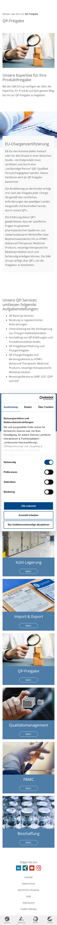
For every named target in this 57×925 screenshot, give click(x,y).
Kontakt (29, 877)
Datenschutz (28, 883)
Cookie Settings (28, 908)
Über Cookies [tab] (45, 407)
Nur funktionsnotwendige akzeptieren (28, 524)
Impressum (28, 902)
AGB (28, 896)
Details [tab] (28, 407)
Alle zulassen (28, 506)
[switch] (48, 472)
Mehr (28, 571)
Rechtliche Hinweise (28, 889)
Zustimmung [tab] (11, 407)
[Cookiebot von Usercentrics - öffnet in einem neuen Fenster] (40, 398)
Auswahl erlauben (28, 515)
